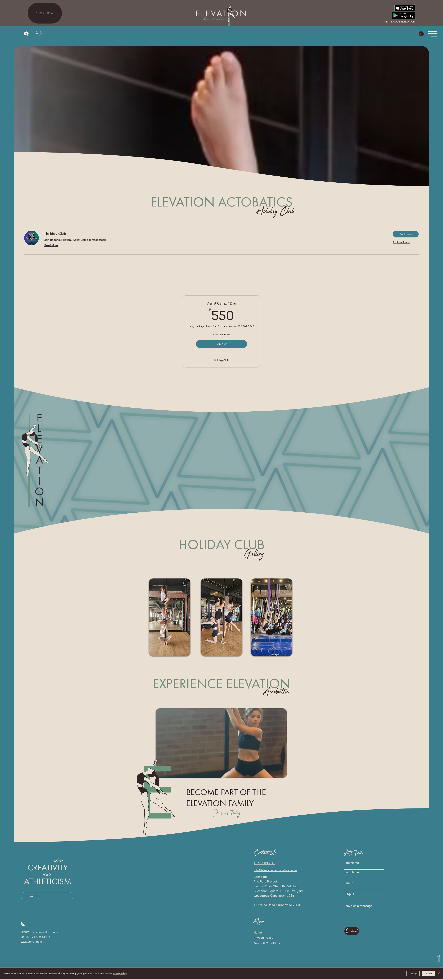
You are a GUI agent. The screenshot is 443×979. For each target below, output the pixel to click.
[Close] (439, 973)
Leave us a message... (359, 905)
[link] (215, 233)
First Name (351, 862)
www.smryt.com (31, 941)
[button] (421, 33)
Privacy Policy (263, 937)
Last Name (351, 872)
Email (347, 882)
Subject (348, 894)
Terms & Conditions (267, 943)
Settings (413, 973)
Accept (428, 973)
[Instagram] (23, 923)
